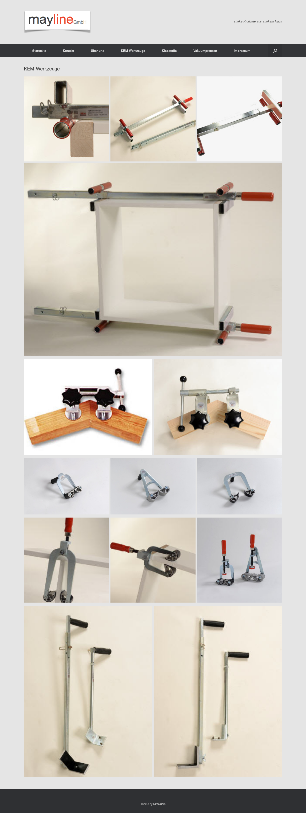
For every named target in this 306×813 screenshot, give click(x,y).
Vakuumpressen (205, 50)
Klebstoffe (169, 50)
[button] (275, 50)
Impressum (242, 50)
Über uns (97, 50)
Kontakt (68, 50)
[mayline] (57, 22)
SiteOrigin (159, 804)
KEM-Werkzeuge (133, 50)
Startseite (39, 50)
